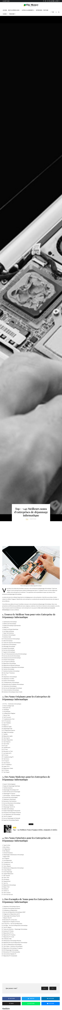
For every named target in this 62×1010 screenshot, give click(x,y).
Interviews (39, 10)
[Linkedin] (55, 1)
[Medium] (57, 1)
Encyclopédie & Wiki (13, 10)
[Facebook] (43, 1)
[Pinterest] (49, 1)
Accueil (5, 10)
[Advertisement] (31, 534)
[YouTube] (53, 1)
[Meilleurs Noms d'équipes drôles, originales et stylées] (7, 829)
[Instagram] (47, 1)
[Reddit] (51, 1)
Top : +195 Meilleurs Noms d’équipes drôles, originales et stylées (35, 830)
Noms (27, 518)
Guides (5, 14)
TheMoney (12, 14)
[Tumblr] (59, 1)
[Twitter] (45, 1)
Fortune (45, 10)
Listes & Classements (28, 10)
